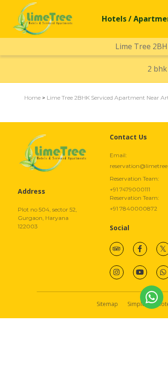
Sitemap (107, 304)
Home (32, 97)
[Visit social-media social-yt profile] (140, 272)
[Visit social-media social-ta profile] (117, 249)
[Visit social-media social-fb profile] (140, 249)
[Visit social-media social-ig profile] (117, 272)
